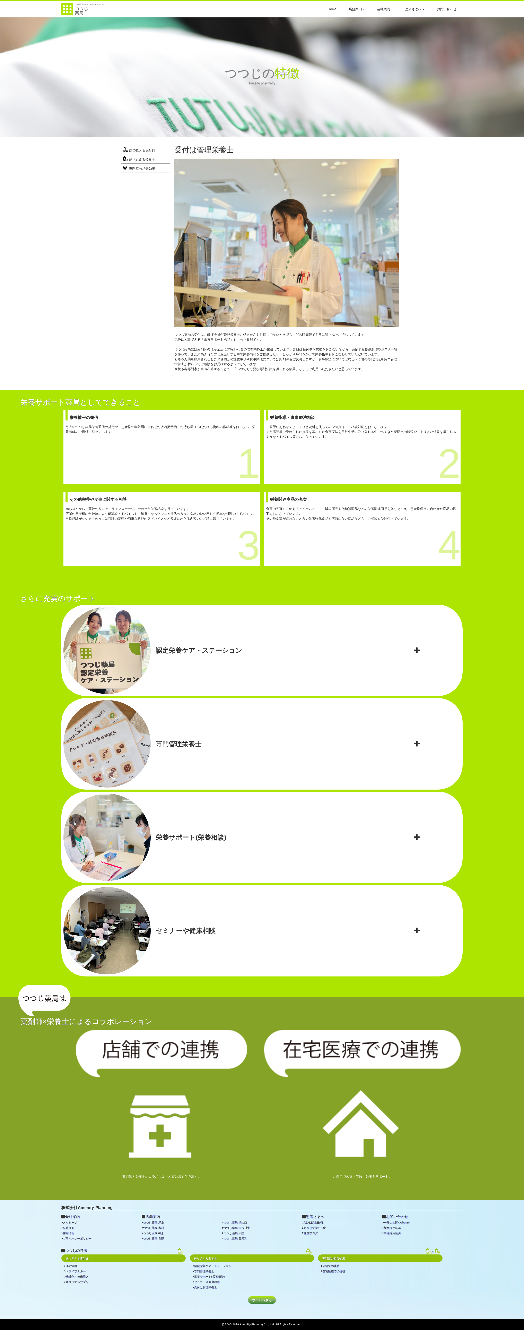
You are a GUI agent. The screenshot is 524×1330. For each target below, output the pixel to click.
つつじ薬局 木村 (153, 1227)
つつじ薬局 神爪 (153, 1233)
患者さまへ (413, 9)
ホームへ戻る (262, 1300)
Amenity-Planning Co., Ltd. (257, 1324)
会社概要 (68, 1227)
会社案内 (384, 9)
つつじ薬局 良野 (153, 1238)
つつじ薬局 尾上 (153, 1222)
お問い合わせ (446, 9)
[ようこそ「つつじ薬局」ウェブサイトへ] (83, 12)
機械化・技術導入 (77, 1276)
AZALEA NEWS (313, 1222)
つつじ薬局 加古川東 (236, 1227)
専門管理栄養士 (204, 1271)
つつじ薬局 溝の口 (235, 1222)
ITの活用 (71, 1266)
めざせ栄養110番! (315, 1227)
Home (332, 9)
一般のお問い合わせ (397, 1222)
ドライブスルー (76, 1271)
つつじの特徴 (76, 1251)
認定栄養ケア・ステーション (212, 1266)
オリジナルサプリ (77, 1282)
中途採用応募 (392, 1233)
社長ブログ (311, 1233)
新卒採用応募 (392, 1227)
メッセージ (70, 1222)
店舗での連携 (331, 1266)
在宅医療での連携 (333, 1271)
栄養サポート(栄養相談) (209, 1276)
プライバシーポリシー (77, 1238)
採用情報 (68, 1233)
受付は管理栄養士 (205, 1287)
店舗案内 (356, 9)
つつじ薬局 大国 (233, 1233)
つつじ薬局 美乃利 (235, 1238)
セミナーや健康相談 (207, 1282)
